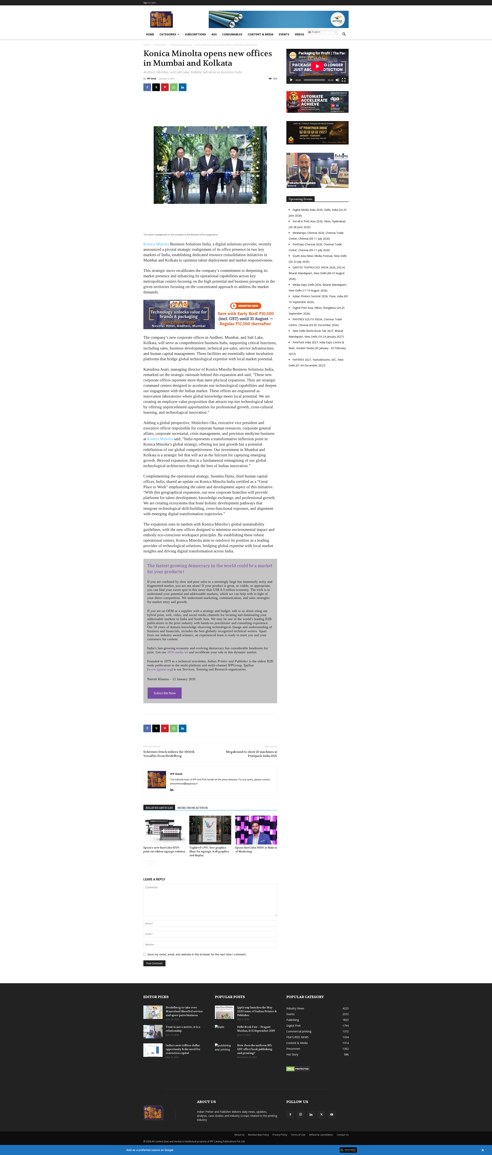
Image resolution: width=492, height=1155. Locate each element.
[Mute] (337, 80)
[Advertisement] (317, 404)
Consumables (232, 34)
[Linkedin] (182, 87)
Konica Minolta (156, 244)
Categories (168, 34)
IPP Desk (151, 78)
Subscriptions (195, 34)
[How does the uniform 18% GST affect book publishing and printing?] (224, 1050)
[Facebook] (147, 87)
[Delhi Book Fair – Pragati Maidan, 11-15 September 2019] (224, 1031)
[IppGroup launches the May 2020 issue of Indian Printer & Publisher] (224, 1012)
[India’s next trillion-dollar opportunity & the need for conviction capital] (153, 1050)
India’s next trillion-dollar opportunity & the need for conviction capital (183, 1049)
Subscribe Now (164, 693)
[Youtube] (332, 1114)
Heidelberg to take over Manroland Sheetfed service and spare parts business (184, 1011)
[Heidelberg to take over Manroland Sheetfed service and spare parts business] (153, 1012)
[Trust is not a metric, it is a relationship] (153, 1031)
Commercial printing (181, 44)
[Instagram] (300, 1114)
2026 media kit (177, 652)
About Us (239, 1134)
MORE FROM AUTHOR (192, 808)
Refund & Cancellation (321, 1134)
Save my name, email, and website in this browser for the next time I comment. (196, 954)
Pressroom (160, 44)
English (315, 32)
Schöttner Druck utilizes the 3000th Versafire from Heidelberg (168, 754)
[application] (317, 66)
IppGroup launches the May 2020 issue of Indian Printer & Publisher (257, 1011)
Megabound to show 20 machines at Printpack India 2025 (251, 754)
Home (150, 34)
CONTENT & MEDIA (260, 34)
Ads (214, 34)
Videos (299, 34)
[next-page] (152, 863)
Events (284, 34)
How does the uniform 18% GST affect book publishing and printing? (254, 1049)
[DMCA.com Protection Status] (298, 1070)
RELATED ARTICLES (159, 808)
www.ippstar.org (159, 669)
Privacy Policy (280, 1134)
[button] (344, 35)
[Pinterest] (165, 87)
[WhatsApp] (174, 87)
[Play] (291, 80)
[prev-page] (145, 863)
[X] (156, 87)
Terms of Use (298, 1134)
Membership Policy (258, 1134)
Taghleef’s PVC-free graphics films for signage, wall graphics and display (209, 851)
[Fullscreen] (344, 80)
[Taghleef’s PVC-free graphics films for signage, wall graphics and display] (210, 830)
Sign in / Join (149, 2)
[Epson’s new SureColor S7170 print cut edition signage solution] (164, 830)
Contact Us (343, 1134)
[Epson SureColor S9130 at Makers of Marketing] (256, 830)
